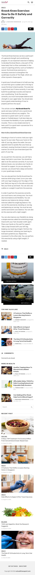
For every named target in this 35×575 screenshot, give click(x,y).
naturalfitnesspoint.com (23, 571)
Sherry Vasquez (20, 319)
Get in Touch (13, 566)
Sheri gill (18, 343)
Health (3, 7)
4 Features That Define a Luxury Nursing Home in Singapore (22, 315)
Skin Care (4, 436)
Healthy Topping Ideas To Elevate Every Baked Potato (22, 369)
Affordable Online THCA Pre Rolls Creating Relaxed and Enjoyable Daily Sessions (23, 383)
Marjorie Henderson (14, 21)
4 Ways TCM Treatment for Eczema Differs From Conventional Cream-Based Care (16, 440)
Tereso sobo (19, 387)
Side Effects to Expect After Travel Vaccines (21, 328)
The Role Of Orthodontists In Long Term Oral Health (23, 340)
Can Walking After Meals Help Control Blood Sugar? (23, 396)
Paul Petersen (20, 331)
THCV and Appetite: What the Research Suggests (15, 525)
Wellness (4, 521)
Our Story (23, 566)
